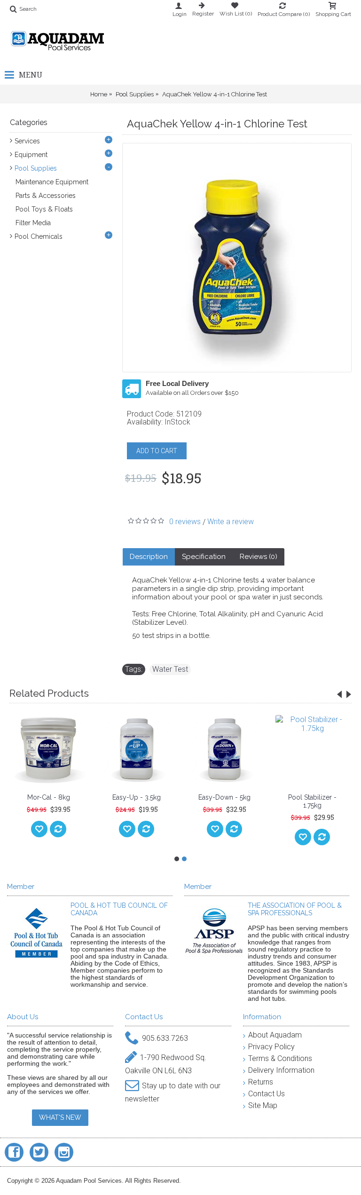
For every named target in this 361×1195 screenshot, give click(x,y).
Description (149, 556)
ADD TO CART (156, 451)
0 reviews (185, 521)
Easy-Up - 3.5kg (136, 797)
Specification (204, 556)
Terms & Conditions (280, 1058)
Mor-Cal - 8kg (48, 797)
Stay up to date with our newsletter (172, 1092)
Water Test (170, 669)
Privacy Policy (271, 1046)
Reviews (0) (258, 556)
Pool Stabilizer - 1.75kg (312, 801)
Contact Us (266, 1093)
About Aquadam (275, 1034)
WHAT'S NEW (60, 1117)
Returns (260, 1081)
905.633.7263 (165, 1038)
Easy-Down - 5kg (224, 797)
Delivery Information (281, 1070)
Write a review (230, 521)
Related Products (49, 693)
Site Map (262, 1105)
